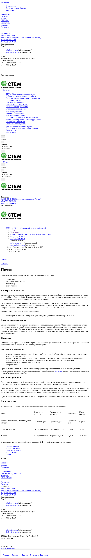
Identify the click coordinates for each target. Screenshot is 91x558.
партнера (58, 371)
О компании (11, 6)
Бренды (4, 465)
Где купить (5, 482)
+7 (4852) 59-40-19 (8, 42)
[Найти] (3, 151)
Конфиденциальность (9, 548)
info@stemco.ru (12, 50)
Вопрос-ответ (11, 452)
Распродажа (6, 33)
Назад (13, 230)
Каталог (4, 463)
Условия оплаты (12, 446)
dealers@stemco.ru (13, 52)
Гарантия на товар (13, 450)
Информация (6, 478)
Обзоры (9, 454)
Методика (10, 10)
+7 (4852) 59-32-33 (8, 40)
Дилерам (4, 484)
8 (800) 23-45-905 (8, 35)
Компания (5, 467)
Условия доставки (13, 448)
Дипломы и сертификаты (16, 8)
